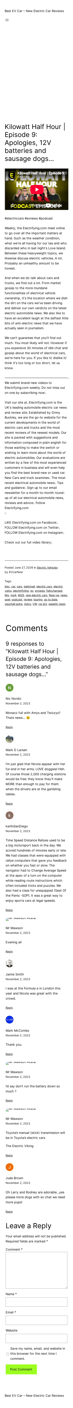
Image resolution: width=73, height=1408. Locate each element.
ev (31, 590)
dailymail (29, 586)
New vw (54, 595)
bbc (7, 586)
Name (11, 1294)
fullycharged (54, 590)
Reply (9, 727)
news (64, 595)
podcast (17, 599)
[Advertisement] (36, 78)
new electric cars (36, 595)
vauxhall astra (13, 604)
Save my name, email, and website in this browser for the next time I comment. (37, 1354)
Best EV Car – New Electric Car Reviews (34, 11)
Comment (14, 1249)
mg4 (13, 595)
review (28, 599)
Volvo (27, 604)
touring (37, 599)
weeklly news (56, 604)
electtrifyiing (21, 590)
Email (11, 1312)
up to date (50, 599)
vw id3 (42, 604)
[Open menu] (7, 20)
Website (11, 1330)
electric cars (44, 586)
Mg (7, 595)
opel (7, 599)
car (13, 586)
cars (19, 586)
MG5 (21, 595)
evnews (40, 590)
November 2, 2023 (18, 703)
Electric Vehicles (47, 567)
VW (35, 604)
